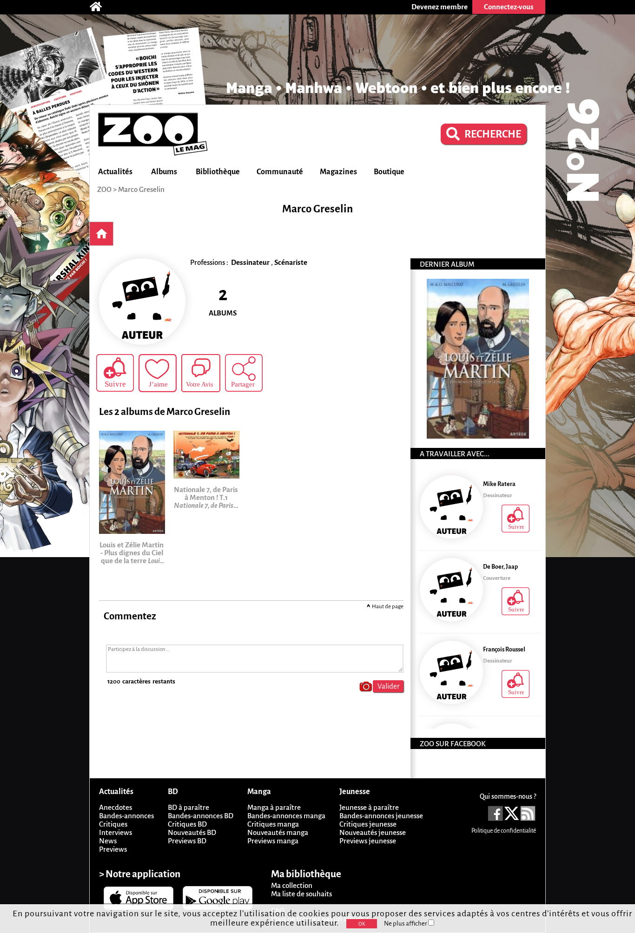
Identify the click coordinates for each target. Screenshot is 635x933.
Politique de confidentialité (503, 831)
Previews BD (187, 841)
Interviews (115, 832)
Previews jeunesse (367, 841)
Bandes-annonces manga (286, 816)
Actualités (115, 172)
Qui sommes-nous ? (508, 796)
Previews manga (272, 841)
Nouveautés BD (192, 832)
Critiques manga (273, 824)
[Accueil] (100, 7)
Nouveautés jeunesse (372, 832)
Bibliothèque (218, 172)
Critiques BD (187, 824)
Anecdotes (115, 807)
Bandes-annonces (126, 816)
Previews (113, 849)
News (108, 841)
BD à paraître (188, 807)
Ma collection (291, 885)
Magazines (338, 172)
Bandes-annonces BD (200, 816)
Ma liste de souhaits (301, 894)
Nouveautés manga (277, 832)
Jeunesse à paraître (369, 807)
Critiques (113, 824)
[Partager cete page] (244, 373)
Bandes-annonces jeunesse (381, 816)
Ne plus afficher (406, 923)
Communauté (280, 172)
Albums (164, 172)
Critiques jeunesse (368, 824)
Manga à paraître (274, 807)
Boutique (389, 172)
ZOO (104, 189)
